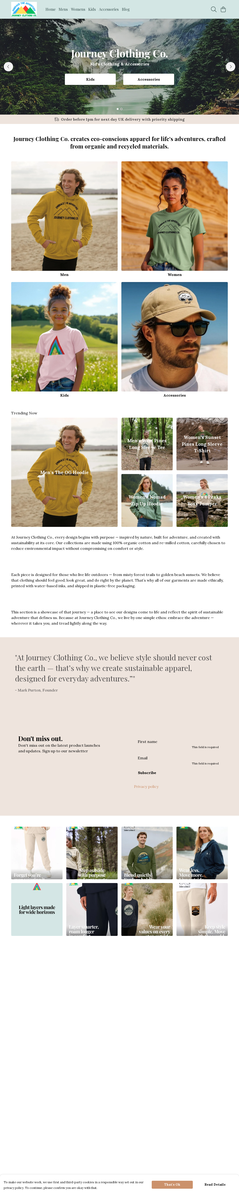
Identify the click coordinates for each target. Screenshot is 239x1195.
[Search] (213, 9)
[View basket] (223, 9)
